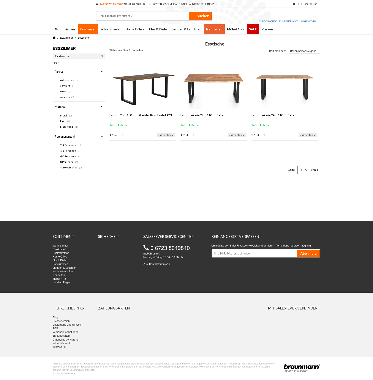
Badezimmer (60, 264)
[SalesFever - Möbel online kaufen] (72, 10)
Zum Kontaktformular (155, 264)
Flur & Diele (158, 29)
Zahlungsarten (61, 335)
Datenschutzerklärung (66, 339)
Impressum (311, 3)
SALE (253, 29)
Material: (60, 106)
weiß (65, 91)
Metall (66, 115)
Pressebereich (61, 321)
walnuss (67, 97)
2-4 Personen (71, 145)
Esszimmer (88, 29)
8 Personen (69, 161)
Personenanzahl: (65, 136)
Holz (65, 121)
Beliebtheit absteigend (303, 51)
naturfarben (69, 80)
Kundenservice (288, 21)
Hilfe (299, 3)
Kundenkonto (268, 21)
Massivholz (69, 126)
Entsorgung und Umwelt (67, 324)
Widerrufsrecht (61, 343)
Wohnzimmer (65, 29)
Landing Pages (62, 282)
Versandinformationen (66, 332)
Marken (267, 29)
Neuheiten (214, 29)
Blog (55, 317)
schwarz (67, 85)
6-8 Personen (70, 150)
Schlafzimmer (110, 29)
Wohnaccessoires (63, 271)
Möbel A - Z (236, 29)
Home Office (135, 29)
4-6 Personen (70, 156)
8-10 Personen (71, 167)
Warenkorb (308, 21)
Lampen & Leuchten (186, 29)
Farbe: (59, 71)
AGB (55, 328)
